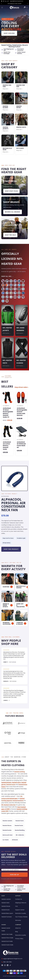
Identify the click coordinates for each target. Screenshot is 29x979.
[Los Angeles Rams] (3, 293)
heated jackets (6, 782)
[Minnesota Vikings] (11, 293)
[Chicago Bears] (23, 281)
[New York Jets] (3, 297)
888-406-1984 (7, 962)
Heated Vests (19, 820)
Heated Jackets (7, 820)
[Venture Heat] (21, 733)
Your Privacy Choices (21, 917)
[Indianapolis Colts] (7, 289)
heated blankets (18, 800)
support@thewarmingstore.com (16, 1)
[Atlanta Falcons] (7, 281)
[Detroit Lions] (19, 285)
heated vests (16, 782)
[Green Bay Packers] (23, 285)
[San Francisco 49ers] (15, 297)
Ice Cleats (6, 840)
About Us (18, 928)
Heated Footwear (6, 917)
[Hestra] (8, 743)
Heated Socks (19, 825)
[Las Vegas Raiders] (19, 289)
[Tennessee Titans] (3, 301)
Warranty (18, 920)
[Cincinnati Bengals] (3, 285)
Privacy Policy (19, 938)
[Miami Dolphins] (7, 293)
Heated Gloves (7, 825)
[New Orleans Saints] (19, 293)
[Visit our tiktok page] (8, 1)
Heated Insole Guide (7, 945)
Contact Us (18, 899)
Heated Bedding (20, 830)
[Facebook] (2, 965)
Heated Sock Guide (7, 941)
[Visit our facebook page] (2, 1)
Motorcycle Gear (7, 835)
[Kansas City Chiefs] (15, 289)
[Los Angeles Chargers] (23, 289)
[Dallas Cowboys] (11, 285)
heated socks (10, 784)
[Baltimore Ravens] (11, 281)
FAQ (16, 906)
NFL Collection (20, 835)
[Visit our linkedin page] (6, 1)
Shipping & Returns (20, 903)
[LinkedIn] (7, 965)
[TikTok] (10, 965)
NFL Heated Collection (8, 805)
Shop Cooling (9, 33)
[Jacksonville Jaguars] (11, 289)
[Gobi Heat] (8, 733)
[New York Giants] (23, 293)
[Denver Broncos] (15, 285)
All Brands (15, 840)
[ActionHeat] (8, 723)
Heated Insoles (7, 830)
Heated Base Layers (7, 913)
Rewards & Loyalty (20, 913)
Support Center (19, 910)
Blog (16, 931)
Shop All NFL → (7, 276)
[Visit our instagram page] (4, 1)
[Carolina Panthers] (19, 281)
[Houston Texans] (3, 289)
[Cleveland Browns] (7, 285)
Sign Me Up (14, 874)
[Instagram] (5, 965)
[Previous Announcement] (1, 3)
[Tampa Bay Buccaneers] (23, 297)
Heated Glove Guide (7, 938)
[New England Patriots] (15, 293)
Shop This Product (11, 549)
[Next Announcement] (28, 3)
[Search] (27, 7)
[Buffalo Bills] (15, 281)
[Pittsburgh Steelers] (11, 297)
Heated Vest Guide (6, 934)
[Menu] (2, 7)
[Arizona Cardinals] (3, 281)
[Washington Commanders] (7, 301)
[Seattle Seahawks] (19, 297)
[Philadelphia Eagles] (7, 297)
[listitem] (14, 3)
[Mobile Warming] (21, 743)
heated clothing (19, 772)
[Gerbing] (21, 723)
